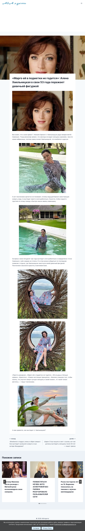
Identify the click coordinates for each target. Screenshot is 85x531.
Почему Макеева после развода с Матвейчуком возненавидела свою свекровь (13, 487)
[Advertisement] (42, 19)
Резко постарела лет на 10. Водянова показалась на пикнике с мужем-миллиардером (70, 487)
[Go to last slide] (4, 482)
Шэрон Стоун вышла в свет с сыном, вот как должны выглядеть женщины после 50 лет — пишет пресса (59, 442)
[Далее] (80, 482)
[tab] (39, 503)
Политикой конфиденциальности (65, 524)
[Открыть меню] (81, 3)
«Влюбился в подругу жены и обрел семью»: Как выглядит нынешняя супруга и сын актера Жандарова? (25, 442)
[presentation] (14, 469)
